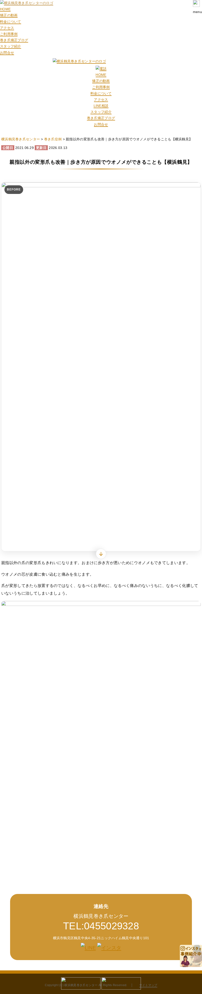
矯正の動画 (8, 15)
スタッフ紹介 (10, 46)
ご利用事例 (8, 34)
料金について (10, 22)
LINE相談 (101, 106)
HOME (5, 9)
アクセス (7, 28)
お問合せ (7, 53)
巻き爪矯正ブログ (14, 40)
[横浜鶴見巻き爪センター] (26, 3)
